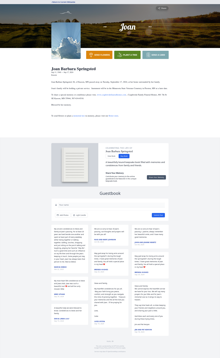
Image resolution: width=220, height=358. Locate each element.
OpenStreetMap (112, 352)
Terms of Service (116, 348)
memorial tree (79, 115)
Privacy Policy (103, 348)
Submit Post (158, 215)
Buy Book (124, 156)
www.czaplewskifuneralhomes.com (112, 94)
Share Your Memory (156, 177)
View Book (111, 156)
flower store (113, 115)
